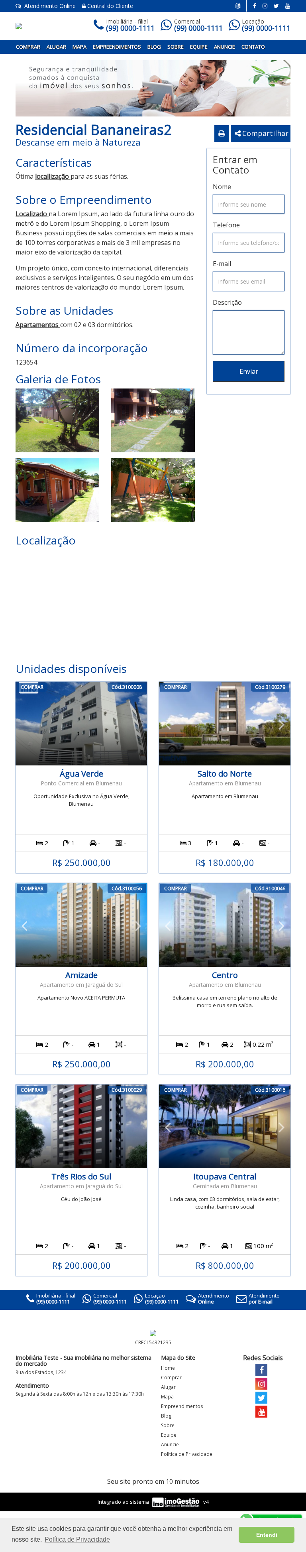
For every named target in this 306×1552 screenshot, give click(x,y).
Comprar (28, 46)
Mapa (79, 46)
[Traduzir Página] (241, 6)
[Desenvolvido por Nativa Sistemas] (176, 1501)
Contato (253, 46)
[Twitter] (276, 6)
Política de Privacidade (186, 1454)
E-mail (222, 263)
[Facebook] (254, 6)
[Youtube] (287, 6)
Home (168, 1368)
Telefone (226, 225)
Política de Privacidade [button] (77, 1539)
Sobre (175, 46)
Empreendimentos (117, 46)
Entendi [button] (266, 1535)
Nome (222, 186)
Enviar (248, 371)
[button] (168, 723)
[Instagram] (265, 6)
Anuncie (224, 46)
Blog (154, 46)
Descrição (227, 302)
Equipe (199, 46)
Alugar (56, 46)
